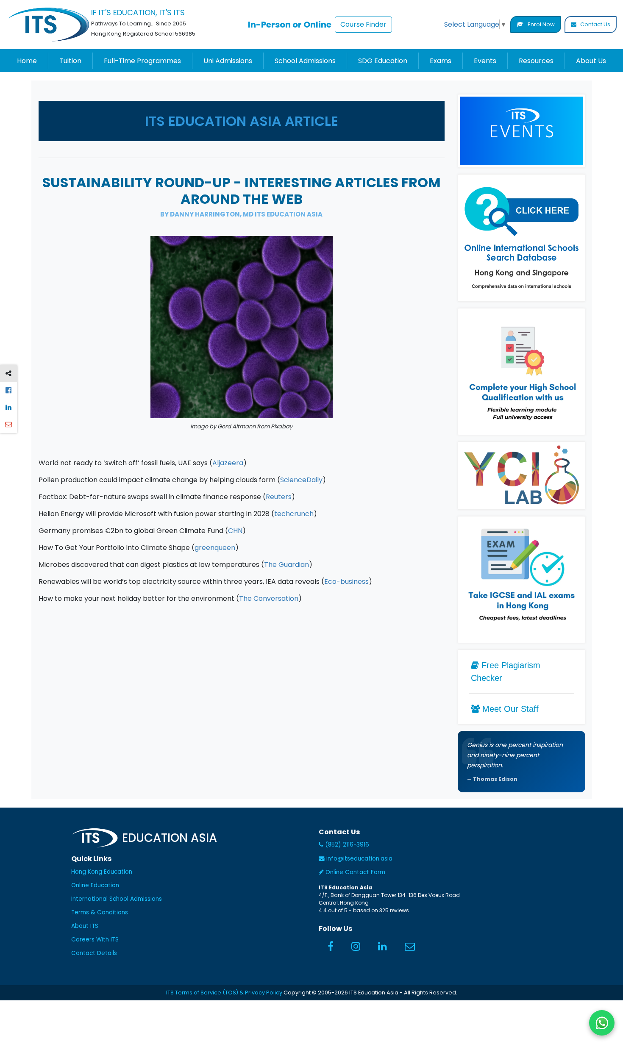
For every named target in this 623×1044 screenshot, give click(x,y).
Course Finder (363, 24)
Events (485, 61)
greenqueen (215, 548)
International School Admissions (116, 899)
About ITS (84, 926)
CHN (235, 531)
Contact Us (594, 24)
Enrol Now (540, 24)
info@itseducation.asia (359, 859)
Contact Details (94, 953)
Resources (536, 61)
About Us (591, 61)
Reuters (279, 497)
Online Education (95, 885)
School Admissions (305, 61)
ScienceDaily (301, 480)
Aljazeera (227, 463)
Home (27, 61)
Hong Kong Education (101, 872)
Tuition (70, 61)
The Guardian (286, 564)
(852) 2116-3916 (346, 845)
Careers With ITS (95, 940)
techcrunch (294, 514)
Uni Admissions (227, 61)
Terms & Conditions (99, 912)
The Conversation (268, 598)
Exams (440, 61)
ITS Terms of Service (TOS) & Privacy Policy (224, 992)
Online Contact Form (354, 872)
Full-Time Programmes (142, 61)
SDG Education (382, 61)
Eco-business (346, 581)
